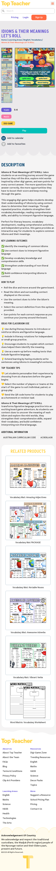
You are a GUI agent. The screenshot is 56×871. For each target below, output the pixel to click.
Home (4, 40)
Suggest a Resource (40, 795)
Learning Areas (15, 40)
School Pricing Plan (39, 799)
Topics (33, 785)
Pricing (14, 17)
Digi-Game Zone (38, 752)
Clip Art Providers (11, 780)
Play (24, 130)
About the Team (11, 757)
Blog (5, 766)
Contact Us (36, 809)
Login (26, 17)
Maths (33, 766)
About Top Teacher (12, 752)
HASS (33, 771)
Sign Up (39, 17)
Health (6, 813)
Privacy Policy (9, 775)
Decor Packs (36, 780)
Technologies (9, 818)
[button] (12, 138)
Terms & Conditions (12, 771)
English (27, 40)
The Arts (7, 822)
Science (34, 775)
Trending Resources (40, 757)
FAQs (5, 761)
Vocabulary (37, 40)
